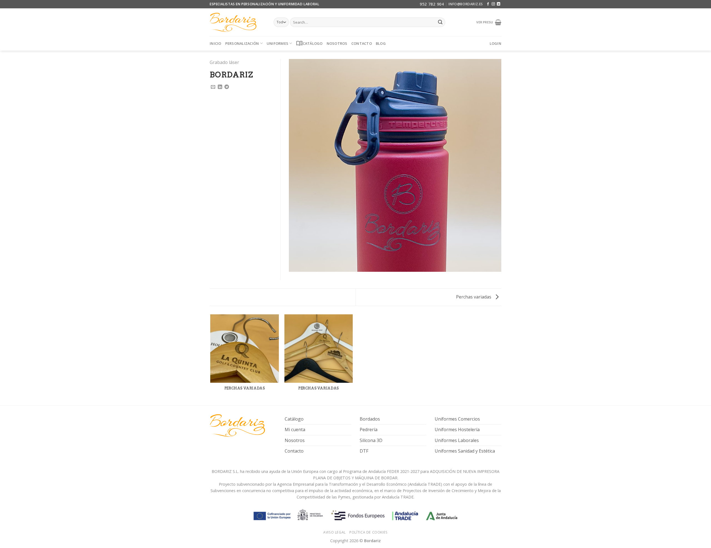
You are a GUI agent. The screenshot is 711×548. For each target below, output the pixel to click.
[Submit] (440, 22)
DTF (364, 451)
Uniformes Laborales (457, 440)
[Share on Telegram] (226, 87)
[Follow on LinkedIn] (498, 4)
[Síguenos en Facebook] (488, 4)
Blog (381, 43)
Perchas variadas (474, 297)
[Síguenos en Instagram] (493, 4)
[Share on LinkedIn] (220, 87)
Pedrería (368, 429)
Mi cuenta (295, 429)
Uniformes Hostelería (457, 429)
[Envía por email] (213, 87)
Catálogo (309, 43)
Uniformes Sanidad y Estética (465, 451)
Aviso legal (334, 532)
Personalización (242, 43)
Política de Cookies (368, 532)
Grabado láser (224, 62)
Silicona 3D (371, 440)
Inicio (215, 43)
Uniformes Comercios (457, 419)
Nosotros (337, 43)
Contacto (361, 43)
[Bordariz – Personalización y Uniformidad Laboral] (237, 22)
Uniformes (277, 43)
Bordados (370, 419)
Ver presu (485, 22)
